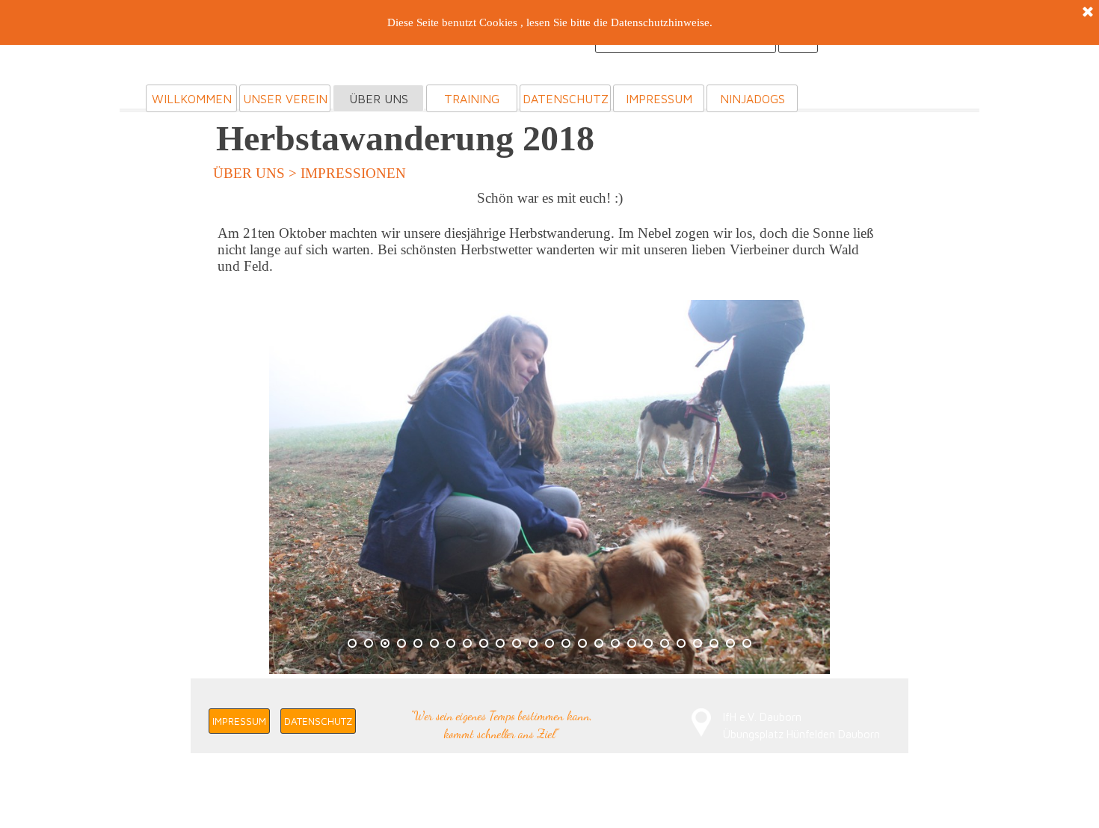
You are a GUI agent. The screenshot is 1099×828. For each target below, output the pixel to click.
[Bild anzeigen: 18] (632, 643)
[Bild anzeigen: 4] (401, 643)
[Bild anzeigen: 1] (352, 643)
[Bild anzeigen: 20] (664, 643)
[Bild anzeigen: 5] (418, 643)
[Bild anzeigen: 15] (582, 643)
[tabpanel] (549, 239)
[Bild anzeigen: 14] (566, 643)
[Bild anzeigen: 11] (516, 643)
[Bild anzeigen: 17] (615, 643)
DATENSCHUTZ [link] (318, 721)
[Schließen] (1087, 13)
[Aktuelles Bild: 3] (385, 643)
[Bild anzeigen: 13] (549, 643)
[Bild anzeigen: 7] (451, 643)
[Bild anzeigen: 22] (697, 643)
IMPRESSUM (659, 98)
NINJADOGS (752, 98)
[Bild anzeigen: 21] (681, 643)
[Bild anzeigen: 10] (500, 643)
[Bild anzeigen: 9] (483, 643)
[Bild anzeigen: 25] (747, 643)
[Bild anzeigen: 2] (368, 643)
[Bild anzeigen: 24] (730, 643)
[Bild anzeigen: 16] (599, 643)
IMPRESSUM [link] (239, 721)
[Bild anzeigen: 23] (714, 643)
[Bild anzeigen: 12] (533, 643)
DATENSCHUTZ (566, 98)
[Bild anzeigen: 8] (467, 643)
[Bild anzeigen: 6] (434, 643)
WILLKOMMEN (192, 98)
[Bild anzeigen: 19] (648, 643)
